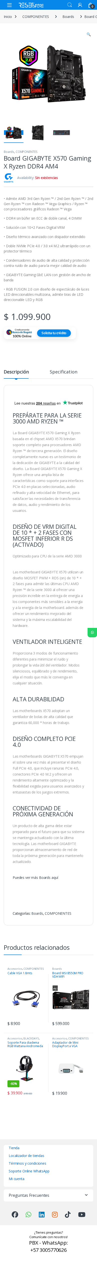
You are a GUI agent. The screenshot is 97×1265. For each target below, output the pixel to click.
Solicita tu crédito (54, 333)
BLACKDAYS (31, 1038)
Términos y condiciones (27, 1163)
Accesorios (14, 968)
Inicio (8, 16)
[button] (89, 34)
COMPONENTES (35, 16)
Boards (68, 16)
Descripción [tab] (16, 372)
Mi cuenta (16, 1178)
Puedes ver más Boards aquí (35, 877)
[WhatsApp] (92, 632)
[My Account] (80, 5)
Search (69, 5)
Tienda (14, 1147)
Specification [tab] (63, 372)
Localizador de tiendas (26, 1155)
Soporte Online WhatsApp (29, 1171)
